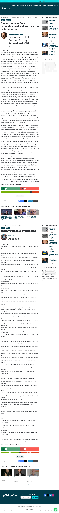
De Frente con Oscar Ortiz (48, 5)
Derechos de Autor (21, 506)
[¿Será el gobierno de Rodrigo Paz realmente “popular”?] (20, 212)
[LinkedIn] (9, 46)
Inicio (3, 17)
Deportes (56, 5)
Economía (22, 5)
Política (26, 5)
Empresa (30, 5)
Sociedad (40, 5)
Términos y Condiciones (37, 506)
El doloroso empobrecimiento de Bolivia (53, 53)
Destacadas (20, 195)
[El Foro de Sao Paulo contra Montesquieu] (33, 212)
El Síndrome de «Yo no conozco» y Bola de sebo (53, 28)
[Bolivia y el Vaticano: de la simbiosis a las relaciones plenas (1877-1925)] (45, 34)
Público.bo (14, 5)
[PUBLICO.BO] (6, 8)
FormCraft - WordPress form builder (28, 501)
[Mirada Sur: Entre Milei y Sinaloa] (45, 22)
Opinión (18, 5)
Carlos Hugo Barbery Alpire (15, 34)
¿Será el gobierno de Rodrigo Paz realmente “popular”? (19, 217)
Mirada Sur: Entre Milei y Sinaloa (52, 22)
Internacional (35, 5)
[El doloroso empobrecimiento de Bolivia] (45, 53)
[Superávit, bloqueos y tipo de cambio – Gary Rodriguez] (45, 45)
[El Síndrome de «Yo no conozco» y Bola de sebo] (45, 28)
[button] (55, 509)
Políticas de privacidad (28, 506)
